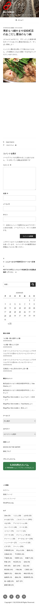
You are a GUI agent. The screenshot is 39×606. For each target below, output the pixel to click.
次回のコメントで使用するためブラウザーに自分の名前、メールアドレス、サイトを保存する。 (19, 227)
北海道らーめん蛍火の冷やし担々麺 (15, 368)
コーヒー (9, 531)
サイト (5, 214)
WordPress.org (8, 503)
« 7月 (10, 323)
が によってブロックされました (20, 466)
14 (25, 308)
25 (10, 316)
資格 (18, 577)
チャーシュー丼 (23, 535)
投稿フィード (7, 494)
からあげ (9, 519)
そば (7, 523)
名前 (5, 193)
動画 (30, 550)
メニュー (21, 20)
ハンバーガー (10, 542)
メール (6, 204)
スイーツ (21, 531)
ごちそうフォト (10, 145)
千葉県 (8, 558)
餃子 (19, 581)
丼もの (20, 550)
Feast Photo (10, 142)
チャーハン (9, 539)
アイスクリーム (20, 523)
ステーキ (9, 535)
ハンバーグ (24, 542)
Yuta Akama (18, 27)
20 (20, 312)
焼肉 (18, 573)
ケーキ (23, 527)
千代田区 (19, 554)
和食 (7, 562)
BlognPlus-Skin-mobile (11, 397)
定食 (27, 562)
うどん (17, 515)
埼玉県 (17, 562)
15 (29, 308)
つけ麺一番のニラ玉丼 (11, 344)
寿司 (7, 566)
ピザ (7, 546)
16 (34, 308)
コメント (7, 165)
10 (5, 308)
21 (25, 312)
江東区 (28, 569)
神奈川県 (28, 573)
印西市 (19, 558)
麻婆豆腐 (9, 585)
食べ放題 (9, 581)
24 (5, 316)
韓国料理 (28, 577)
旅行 (16, 566)
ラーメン (18, 546)
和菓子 (29, 558)
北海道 (8, 554)
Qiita (7, 515)
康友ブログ (7, 451)
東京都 (8, 569)
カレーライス (10, 527)
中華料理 (9, 550)
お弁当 (28, 515)
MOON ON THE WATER (11, 447)
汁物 (19, 569)
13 (20, 308)
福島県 (8, 577)
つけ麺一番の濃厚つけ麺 (11, 338)
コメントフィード (9, 498)
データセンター (25, 539)
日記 (26, 566)
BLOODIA (9, 12)
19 (15, 312)
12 (15, 308)
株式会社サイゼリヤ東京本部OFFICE (16, 383)
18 (10, 312)
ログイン (6, 490)
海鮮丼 (8, 573)
